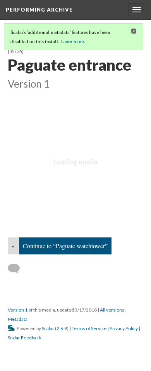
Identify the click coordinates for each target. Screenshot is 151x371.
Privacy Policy (124, 328)
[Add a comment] (17, 269)
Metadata (17, 319)
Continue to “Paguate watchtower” (65, 246)
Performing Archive (39, 10)
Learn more (72, 41)
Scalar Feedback (24, 338)
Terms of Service (89, 328)
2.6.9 (62, 328)
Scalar (48, 328)
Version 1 (17, 310)
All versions (112, 310)
